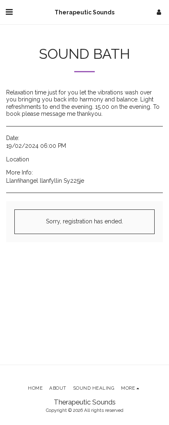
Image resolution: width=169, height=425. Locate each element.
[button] (9, 12)
